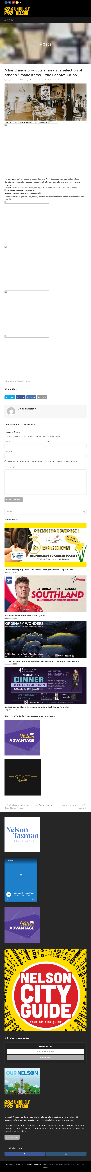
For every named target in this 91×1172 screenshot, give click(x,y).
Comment (10, 467)
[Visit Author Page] (11, 411)
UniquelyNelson (36, 80)
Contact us (12, 1137)
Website (8, 451)
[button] (9, 20)
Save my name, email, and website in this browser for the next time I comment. (43, 461)
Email (49, 441)
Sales (50, 80)
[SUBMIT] (84, 512)
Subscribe (45, 1057)
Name (8, 441)
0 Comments (64, 80)
